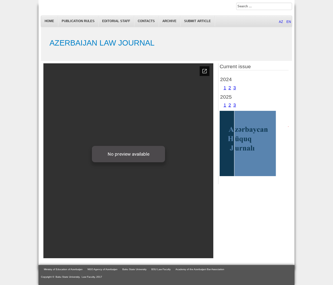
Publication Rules (78, 21)
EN (288, 22)
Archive (169, 21)
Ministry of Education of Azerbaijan (63, 269)
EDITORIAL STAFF (116, 21)
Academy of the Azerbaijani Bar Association (200, 269)
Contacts (146, 21)
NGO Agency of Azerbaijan (103, 269)
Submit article (197, 21)
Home (49, 21)
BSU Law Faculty (161, 269)
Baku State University (134, 269)
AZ (281, 22)
